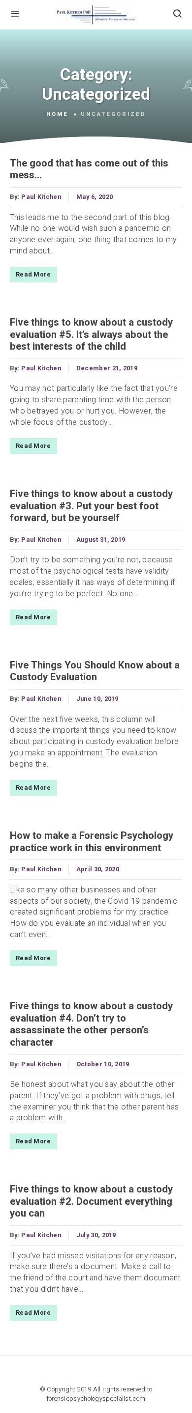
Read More (33, 274)
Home (57, 114)
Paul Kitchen (41, 197)
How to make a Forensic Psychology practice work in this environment (91, 842)
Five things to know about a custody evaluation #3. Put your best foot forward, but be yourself (91, 506)
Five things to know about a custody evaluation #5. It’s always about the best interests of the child (91, 334)
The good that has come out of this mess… (89, 169)
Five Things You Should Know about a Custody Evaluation (95, 671)
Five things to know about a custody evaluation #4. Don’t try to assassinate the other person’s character (91, 1024)
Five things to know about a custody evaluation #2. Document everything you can (91, 1201)
